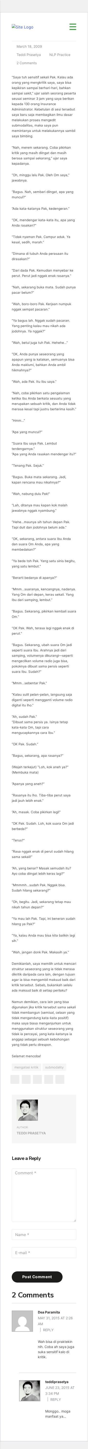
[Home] (22, 26)
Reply (48, 1330)
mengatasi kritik (26, 1067)
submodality (54, 1067)
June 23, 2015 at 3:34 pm (60, 1390)
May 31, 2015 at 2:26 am (55, 1321)
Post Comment (37, 1276)
